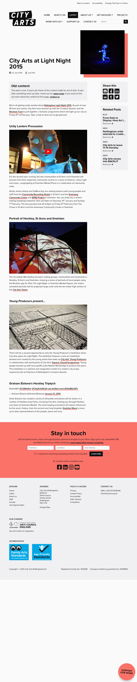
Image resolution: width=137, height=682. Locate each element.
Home (47, 15)
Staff (11, 499)
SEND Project (38, 197)
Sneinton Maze (70, 408)
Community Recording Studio (36, 194)
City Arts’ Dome (20, 289)
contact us (55, 96)
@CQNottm (25, 388)
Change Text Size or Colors (116, 3)
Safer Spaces (75, 499)
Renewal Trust (16, 111)
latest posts (58, 93)
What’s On (59, 15)
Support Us (73, 21)
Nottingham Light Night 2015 (57, 105)
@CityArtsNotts (40, 388)
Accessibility (97, 3)
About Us (86, 15)
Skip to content (83, 3)
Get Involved (104, 15)
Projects (122, 15)
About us (13, 496)
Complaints (75, 502)
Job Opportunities (16, 505)
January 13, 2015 (53, 393)
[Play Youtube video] (48, 151)
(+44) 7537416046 (113, 490)
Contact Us (89, 21)
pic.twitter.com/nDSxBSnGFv (63, 388)
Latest (73, 15)
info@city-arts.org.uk (109, 493)
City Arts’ (73, 359)
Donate (12, 502)
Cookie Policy (76, 493)
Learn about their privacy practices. (87, 442)
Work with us (53, 21)
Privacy (73, 490)
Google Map (45, 507)
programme (65, 362)
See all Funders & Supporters (21, 531)
